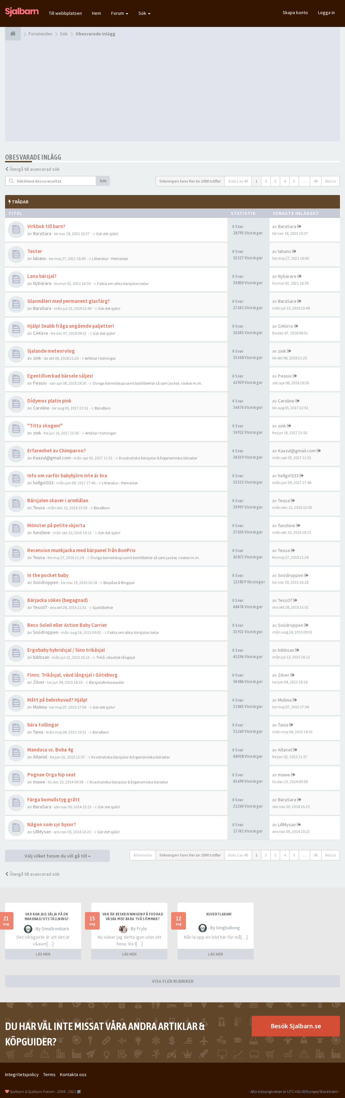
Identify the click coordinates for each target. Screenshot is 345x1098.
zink (37, 358)
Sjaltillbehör (103, 607)
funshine (41, 532)
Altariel (40, 757)
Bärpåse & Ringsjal (118, 582)
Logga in (326, 12)
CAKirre (40, 333)
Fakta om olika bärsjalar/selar (123, 283)
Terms (49, 1074)
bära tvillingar (43, 724)
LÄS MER (43, 954)
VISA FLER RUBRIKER (172, 981)
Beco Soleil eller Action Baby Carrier (67, 625)
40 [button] (316, 181)
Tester (34, 251)
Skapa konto (295, 12)
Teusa (39, 508)
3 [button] (275, 181)
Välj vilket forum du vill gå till (56, 856)
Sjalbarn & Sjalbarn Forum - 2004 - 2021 (43, 1091)
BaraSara (42, 233)
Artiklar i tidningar (100, 358)
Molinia (40, 707)
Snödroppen (45, 582)
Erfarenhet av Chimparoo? (56, 450)
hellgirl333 (43, 483)
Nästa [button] (330, 181)
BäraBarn (103, 408)
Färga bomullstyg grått (53, 799)
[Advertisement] (172, 91)
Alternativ (142, 855)
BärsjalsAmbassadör (106, 682)
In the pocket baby (47, 575)
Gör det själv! (107, 233)
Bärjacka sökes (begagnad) (57, 600)
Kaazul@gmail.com (52, 458)
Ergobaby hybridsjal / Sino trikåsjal (66, 650)
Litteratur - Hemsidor (110, 258)
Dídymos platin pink (49, 400)
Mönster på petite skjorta (56, 525)
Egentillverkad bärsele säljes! (60, 376)
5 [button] (294, 181)
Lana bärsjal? (42, 276)
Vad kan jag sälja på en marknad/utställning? (47, 916)
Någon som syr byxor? (51, 824)
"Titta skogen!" (45, 425)
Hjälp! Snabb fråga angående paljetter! (70, 326)
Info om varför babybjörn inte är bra (67, 475)
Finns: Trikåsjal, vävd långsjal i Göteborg (72, 675)
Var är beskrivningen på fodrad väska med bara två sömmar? (132, 916)
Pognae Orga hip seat (51, 774)
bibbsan (41, 657)
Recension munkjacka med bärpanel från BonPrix (81, 550)
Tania (38, 732)
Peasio (40, 383)
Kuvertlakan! (219, 914)
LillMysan (42, 832)
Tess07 (40, 607)
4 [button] (285, 181)
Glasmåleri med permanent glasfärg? (68, 301)
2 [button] (266, 181)
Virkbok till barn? (46, 226)
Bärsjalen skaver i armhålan (57, 500)
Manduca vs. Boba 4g (50, 749)
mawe (39, 782)
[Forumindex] (13, 33)
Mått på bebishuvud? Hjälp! (57, 700)
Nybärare (42, 283)
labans (39, 258)
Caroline (41, 408)
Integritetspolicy (22, 1074)
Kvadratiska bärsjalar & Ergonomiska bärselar (158, 457)
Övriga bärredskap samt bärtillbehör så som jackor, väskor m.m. (147, 383)
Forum (118, 13)
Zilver (38, 682)
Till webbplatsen (65, 13)
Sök (142, 13)
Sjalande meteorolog (51, 351)
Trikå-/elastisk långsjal (115, 657)
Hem (96, 13)
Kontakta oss (73, 1074)
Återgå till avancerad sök (34, 169)
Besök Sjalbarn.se (296, 1026)
